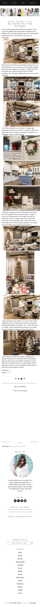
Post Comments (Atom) (18, 446)
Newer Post (34, 442)
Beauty (20, 555)
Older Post (5, 442)
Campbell (20, 565)
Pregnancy (20, 584)
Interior (9, 372)
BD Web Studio (16, 603)
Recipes (20, 587)
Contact (33, 3)
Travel (20, 593)
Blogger (33, 603)
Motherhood (20, 577)
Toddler (20, 590)
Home (5, 3)
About (14, 3)
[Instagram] (21, 500)
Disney (20, 568)
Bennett (20, 559)
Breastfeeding (20, 562)
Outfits (20, 580)
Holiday (20, 571)
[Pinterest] (18, 500)
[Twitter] (15, 500)
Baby (20, 552)
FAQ (23, 3)
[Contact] (25, 500)
